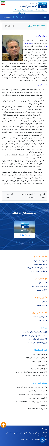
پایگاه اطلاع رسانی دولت (36, 342)
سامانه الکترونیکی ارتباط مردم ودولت (32, 335)
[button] (32, 242)
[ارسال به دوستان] (9, 26)
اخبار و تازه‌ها (41, 283)
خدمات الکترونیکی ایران (37, 339)
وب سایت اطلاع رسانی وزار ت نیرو (33, 332)
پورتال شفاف (41, 305)
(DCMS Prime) (34, 439)
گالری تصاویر (41, 290)
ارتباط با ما (42, 320)
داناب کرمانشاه (40, 301)
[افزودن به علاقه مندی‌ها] (6, 26)
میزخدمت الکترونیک (38, 260)
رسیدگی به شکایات (39, 316)
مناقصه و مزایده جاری (38, 271)
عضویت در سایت (39, 264)
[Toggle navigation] (45, 17)
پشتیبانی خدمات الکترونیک (36, 267)
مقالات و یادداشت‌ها (38, 286)
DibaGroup (25, 439)
